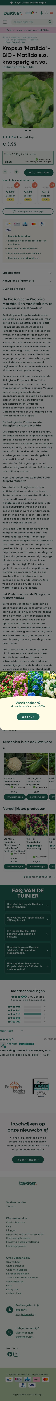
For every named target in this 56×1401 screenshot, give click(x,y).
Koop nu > (28, 717)
